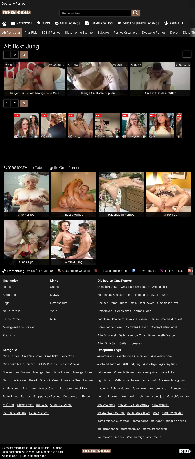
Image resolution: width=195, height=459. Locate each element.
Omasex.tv (15, 167)
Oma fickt (51, 356)
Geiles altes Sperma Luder (133, 311)
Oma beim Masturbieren (19, 364)
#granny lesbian (172, 412)
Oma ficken (105, 311)
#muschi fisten (124, 372)
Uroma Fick (159, 287)
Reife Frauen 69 (41, 271)
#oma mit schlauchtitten (114, 421)
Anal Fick (31, 32)
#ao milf (103, 388)
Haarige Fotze (82, 372)
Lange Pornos (101, 23)
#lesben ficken (176, 421)
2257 (53, 311)
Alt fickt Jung (11, 32)
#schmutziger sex (139, 437)
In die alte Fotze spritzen (151, 295)
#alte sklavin (160, 404)
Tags (46, 23)
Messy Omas (47, 388)
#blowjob (158, 396)
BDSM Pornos (51, 32)
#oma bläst (148, 380)
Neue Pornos (70, 23)
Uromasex (65, 388)
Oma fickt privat (167, 303)
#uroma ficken (131, 429)
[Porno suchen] (135, 13)
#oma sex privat (147, 372)
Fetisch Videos (69, 364)
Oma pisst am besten (135, 287)
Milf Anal (8, 404)
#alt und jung (132, 364)
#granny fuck (168, 364)
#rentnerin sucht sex (135, 396)
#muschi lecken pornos (133, 404)
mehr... (158, 437)
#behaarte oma (161, 356)
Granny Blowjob (61, 404)
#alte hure (139, 388)
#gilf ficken (105, 380)
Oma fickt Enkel (108, 287)
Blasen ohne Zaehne (79, 32)
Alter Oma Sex (107, 343)
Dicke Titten (25, 404)
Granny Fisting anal (164, 327)
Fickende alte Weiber (162, 335)
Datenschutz (58, 303)
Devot (174, 32)
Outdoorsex (71, 396)
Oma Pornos (11, 356)
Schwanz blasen (137, 327)
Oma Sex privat (32, 356)
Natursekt (29, 388)
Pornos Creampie (125, 32)
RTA (53, 319)
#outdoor (157, 421)
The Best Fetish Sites (113, 271)
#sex (156, 412)
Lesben (88, 380)
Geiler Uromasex (130, 343)
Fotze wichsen (39, 412)
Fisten (86, 396)
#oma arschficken (155, 429)
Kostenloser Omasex (75, 271)
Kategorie (24, 23)
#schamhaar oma (109, 364)
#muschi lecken (108, 396)
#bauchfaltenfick (178, 396)
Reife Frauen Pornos (17, 396)
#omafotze (178, 388)
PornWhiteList (146, 271)
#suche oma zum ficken (133, 356)
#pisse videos (120, 388)
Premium (176, 23)
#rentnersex (106, 356)
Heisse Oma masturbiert (165, 319)
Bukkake (103, 32)
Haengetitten (42, 372)
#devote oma (106, 404)
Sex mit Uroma (107, 303)
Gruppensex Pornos (46, 396)
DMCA (54, 295)
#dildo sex (104, 372)
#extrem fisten (158, 388)
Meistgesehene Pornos (141, 23)
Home (7, 287)
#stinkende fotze (138, 412)
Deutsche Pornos (13, 3)
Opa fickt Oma (49, 380)
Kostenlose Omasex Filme (115, 295)
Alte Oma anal (107, 335)
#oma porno (140, 421)
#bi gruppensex (108, 429)
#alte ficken (168, 372)
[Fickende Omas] (16, 16)
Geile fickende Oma (132, 335)
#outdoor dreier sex (111, 437)
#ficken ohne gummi (172, 380)
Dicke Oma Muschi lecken (137, 303)
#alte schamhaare (127, 380)
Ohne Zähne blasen (111, 327)
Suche (54, 287)
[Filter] (187, 54)
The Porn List (173, 271)
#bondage (150, 364)
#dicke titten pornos (111, 412)
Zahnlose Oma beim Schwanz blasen (122, 319)
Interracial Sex (70, 380)
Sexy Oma (67, 356)
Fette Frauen (61, 372)
